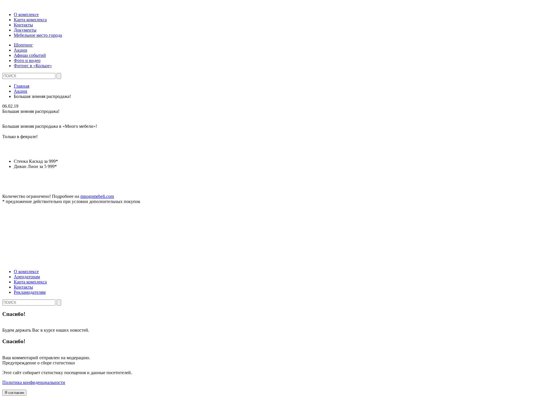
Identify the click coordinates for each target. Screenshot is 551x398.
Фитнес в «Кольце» (33, 65)
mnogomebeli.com (97, 196)
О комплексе (26, 14)
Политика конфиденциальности (33, 382)
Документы (25, 30)
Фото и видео (27, 60)
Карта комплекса (30, 19)
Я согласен (14, 393)
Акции (20, 50)
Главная (21, 86)
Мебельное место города (38, 35)
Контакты (23, 24)
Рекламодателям (30, 292)
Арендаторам (27, 276)
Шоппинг (23, 44)
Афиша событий (30, 55)
